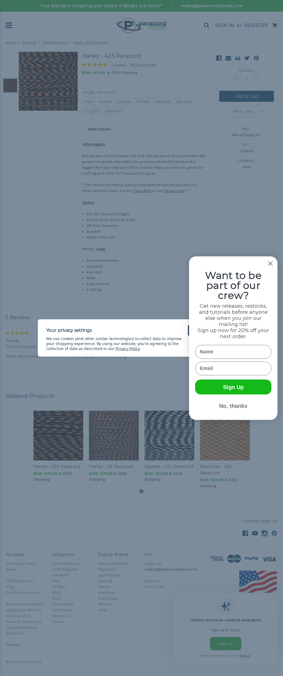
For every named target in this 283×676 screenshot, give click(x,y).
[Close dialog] (270, 263)
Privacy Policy (128, 348)
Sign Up (233, 387)
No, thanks (233, 406)
